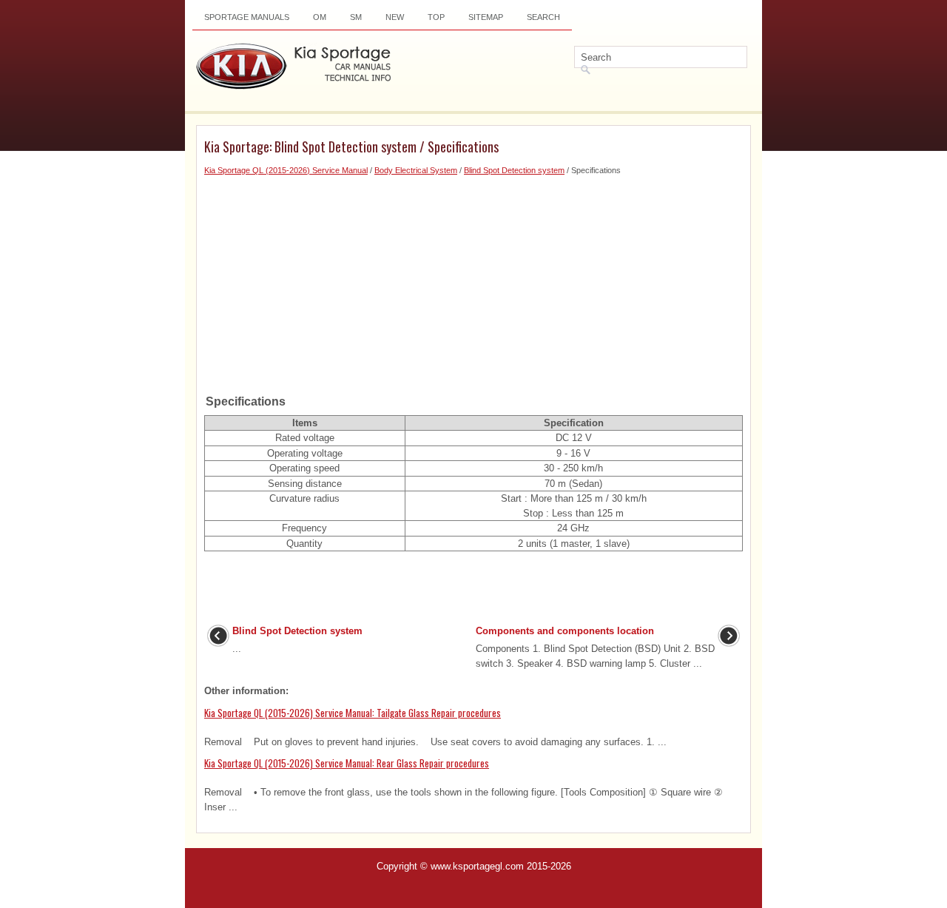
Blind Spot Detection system (514, 170)
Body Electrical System (415, 170)
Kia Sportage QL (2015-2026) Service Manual (286, 170)
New (394, 17)
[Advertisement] (473, 280)
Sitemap (485, 17)
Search (543, 17)
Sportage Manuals (246, 17)
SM (356, 17)
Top (436, 17)
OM (319, 17)
